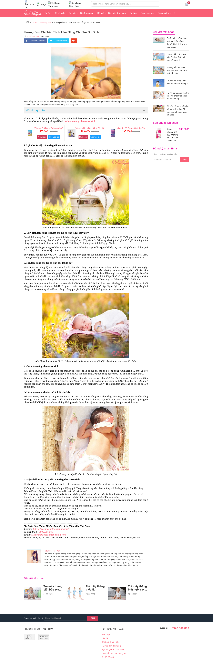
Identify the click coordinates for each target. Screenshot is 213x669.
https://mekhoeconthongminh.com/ (51, 529)
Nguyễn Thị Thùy (33, 36)
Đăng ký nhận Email (33, 618)
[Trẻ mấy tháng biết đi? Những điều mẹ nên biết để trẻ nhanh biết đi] (75, 593)
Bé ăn (47, 13)
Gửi (184, 159)
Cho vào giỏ (54, 137)
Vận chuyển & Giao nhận (113, 649)
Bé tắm (133, 13)
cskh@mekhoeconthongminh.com (48, 534)
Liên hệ (105, 638)
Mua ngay (42, 137)
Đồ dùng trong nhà (166, 13)
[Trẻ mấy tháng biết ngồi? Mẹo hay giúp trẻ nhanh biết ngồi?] (117, 593)
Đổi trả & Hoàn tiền (110, 642)
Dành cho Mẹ (147, 13)
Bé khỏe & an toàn (117, 13)
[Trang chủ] (27, 22)
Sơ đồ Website (108, 657)
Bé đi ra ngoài (86, 13)
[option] (44, 133)
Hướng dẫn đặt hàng (111, 646)
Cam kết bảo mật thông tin (114, 653)
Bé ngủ (100, 13)
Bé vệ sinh (59, 13)
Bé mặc (72, 13)
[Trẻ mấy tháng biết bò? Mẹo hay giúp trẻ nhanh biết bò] (32, 593)
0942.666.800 (46, 531)
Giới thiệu (106, 634)
